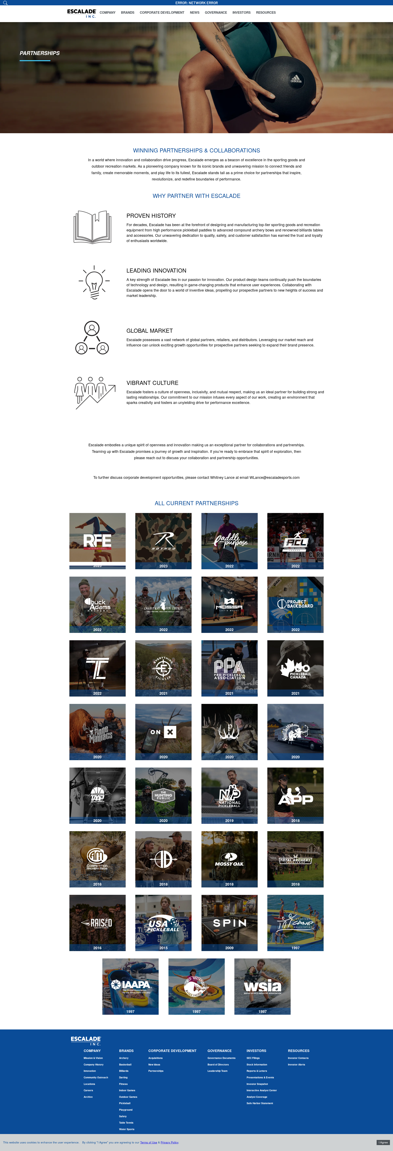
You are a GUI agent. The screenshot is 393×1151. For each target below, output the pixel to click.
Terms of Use (148, 1142)
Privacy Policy (169, 1142)
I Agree (383, 1142)
